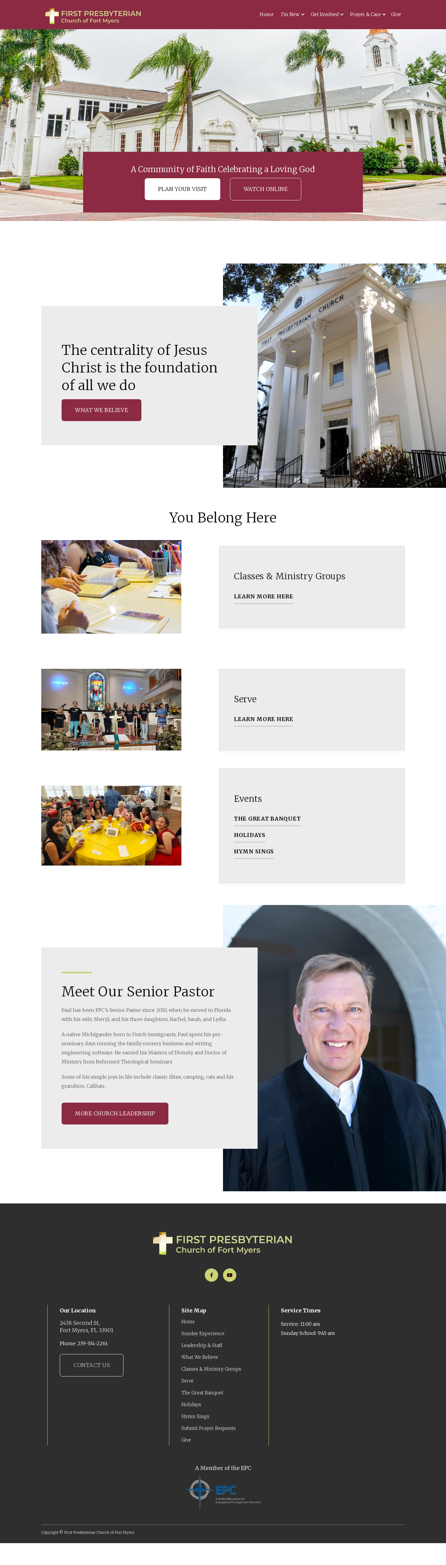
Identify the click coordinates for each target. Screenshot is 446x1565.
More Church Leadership (115, 1113)
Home (267, 14)
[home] (93, 15)
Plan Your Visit (182, 188)
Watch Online (266, 188)
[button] (292, 14)
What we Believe (101, 410)
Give (396, 14)
